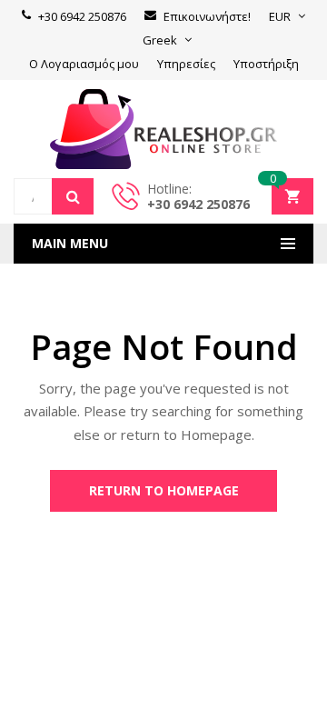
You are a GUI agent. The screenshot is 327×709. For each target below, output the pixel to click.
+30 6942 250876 (198, 204)
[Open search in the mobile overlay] (54, 196)
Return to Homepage (164, 490)
